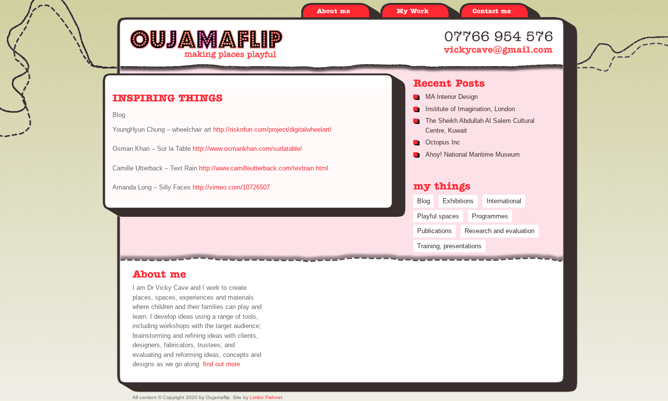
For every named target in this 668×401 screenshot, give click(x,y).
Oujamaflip (206, 44)
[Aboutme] (340, 11)
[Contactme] (499, 11)
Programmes (490, 216)
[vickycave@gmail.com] (498, 49)
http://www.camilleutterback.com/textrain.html (262, 168)
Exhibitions (458, 201)
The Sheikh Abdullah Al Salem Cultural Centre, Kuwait (479, 125)
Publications (434, 231)
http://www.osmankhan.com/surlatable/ (247, 148)
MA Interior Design (451, 96)
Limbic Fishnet (266, 397)
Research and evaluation (499, 231)
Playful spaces (438, 216)
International (504, 201)
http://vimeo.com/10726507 (230, 187)
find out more (221, 364)
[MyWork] (420, 11)
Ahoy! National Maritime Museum (472, 154)
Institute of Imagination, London (470, 109)
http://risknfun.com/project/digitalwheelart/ (272, 129)
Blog (423, 201)
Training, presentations (449, 246)
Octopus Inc (442, 142)
